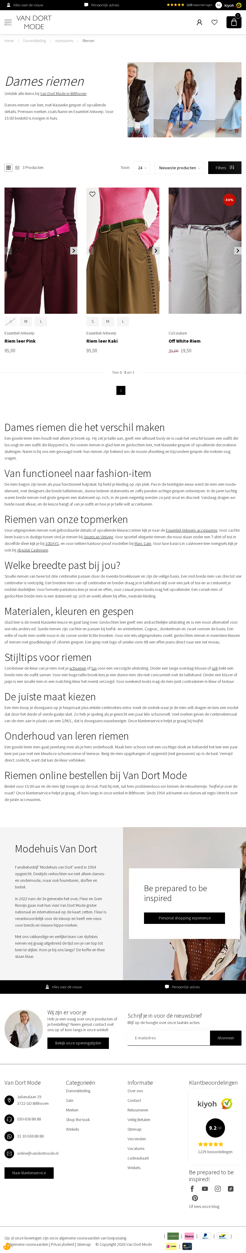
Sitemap (135, 1129)
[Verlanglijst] (215, 22)
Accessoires (64, 40)
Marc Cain (142, 543)
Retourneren (138, 1110)
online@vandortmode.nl (37, 1153)
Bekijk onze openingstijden (78, 1043)
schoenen (77, 668)
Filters (221, 167)
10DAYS (51, 543)
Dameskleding (34, 40)
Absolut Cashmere (32, 550)
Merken (72, 1110)
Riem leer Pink (20, 341)
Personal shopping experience (185, 918)
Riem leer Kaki (102, 341)
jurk (215, 668)
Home (9, 40)
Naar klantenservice (29, 1172)
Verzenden (137, 1138)
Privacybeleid (63, 1244)
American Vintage (98, 536)
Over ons (135, 1090)
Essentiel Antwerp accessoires (191, 530)
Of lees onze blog (204, 1206)
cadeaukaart (138, 1158)
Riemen (88, 40)
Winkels (72, 1129)
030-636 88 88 (29, 1119)
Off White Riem (185, 341)
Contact (134, 1100)
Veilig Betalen (139, 1119)
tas (94, 668)
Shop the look (78, 1119)
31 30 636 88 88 (30, 1136)
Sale (69, 1100)
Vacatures (136, 1148)
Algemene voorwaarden (28, 1244)
